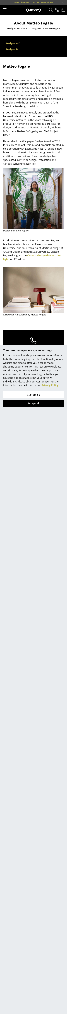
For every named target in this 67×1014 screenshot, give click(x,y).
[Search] (51, 10)
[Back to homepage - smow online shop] (33, 10)
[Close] (63, 3)
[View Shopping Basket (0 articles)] (63, 10)
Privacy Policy (49, 385)
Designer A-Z (13, 43)
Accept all (33, 403)
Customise (33, 394)
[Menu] (4, 10)
